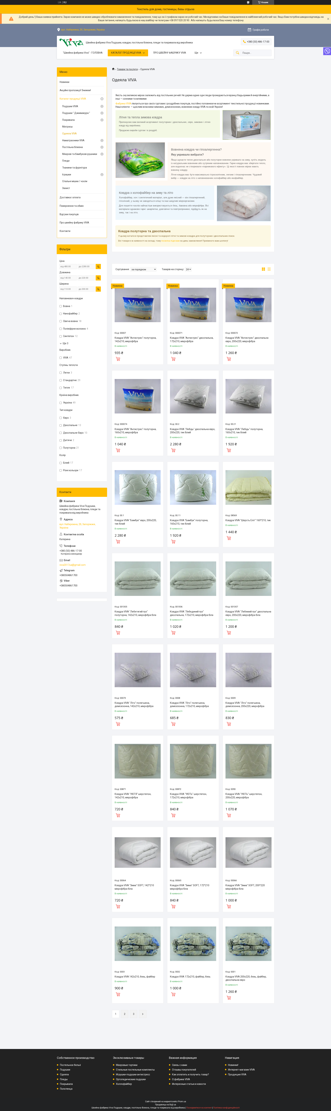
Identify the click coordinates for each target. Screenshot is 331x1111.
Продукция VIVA (237, 1074)
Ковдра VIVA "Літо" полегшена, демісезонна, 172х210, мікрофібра (189, 705)
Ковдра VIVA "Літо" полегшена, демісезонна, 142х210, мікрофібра (134, 705)
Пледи (65, 160)
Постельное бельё (70, 1065)
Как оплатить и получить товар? (190, 1074)
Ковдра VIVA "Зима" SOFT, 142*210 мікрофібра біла (134, 887)
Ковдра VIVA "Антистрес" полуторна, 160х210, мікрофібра (135, 431)
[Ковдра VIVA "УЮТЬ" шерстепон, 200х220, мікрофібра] (248, 761)
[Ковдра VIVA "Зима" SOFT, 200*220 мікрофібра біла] (248, 853)
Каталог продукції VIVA (73, 98)
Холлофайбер (124, 1084)
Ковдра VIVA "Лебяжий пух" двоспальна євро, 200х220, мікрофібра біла (248, 613)
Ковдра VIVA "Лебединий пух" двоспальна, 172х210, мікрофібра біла (191, 613)
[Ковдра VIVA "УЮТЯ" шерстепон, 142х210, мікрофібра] (138, 761)
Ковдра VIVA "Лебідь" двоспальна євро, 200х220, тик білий (192, 431)
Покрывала (66, 1084)
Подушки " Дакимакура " (76, 113)
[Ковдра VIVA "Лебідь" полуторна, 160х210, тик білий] (248, 396)
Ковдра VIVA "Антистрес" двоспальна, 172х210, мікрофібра (191, 339)
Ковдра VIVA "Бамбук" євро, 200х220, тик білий (136, 522)
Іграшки (66, 174)
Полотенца (66, 1088)
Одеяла (64, 1074)
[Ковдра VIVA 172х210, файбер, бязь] (193, 944)
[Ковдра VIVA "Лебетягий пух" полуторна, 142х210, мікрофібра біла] (138, 579)
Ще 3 (65, 343)
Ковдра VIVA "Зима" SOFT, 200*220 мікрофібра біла (245, 887)
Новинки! (233, 1065)
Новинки (64, 82)
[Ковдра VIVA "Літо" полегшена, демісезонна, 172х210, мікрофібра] (193, 670)
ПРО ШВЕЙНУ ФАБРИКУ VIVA (169, 52)
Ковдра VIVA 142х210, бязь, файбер (135, 976)
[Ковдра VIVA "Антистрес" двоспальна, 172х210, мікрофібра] (193, 305)
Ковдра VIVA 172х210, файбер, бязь (190, 976)
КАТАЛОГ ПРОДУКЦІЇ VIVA (126, 52)
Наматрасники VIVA (73, 140)
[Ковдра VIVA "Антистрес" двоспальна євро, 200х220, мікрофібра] (248, 305)
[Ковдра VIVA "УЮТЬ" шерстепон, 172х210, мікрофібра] (193, 761)
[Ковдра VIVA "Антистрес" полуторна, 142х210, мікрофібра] (138, 305)
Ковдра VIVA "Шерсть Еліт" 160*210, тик (248, 520)
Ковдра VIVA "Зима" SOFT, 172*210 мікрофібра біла (189, 887)
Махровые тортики (126, 1065)
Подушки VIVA (70, 106)
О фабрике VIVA (181, 1079)
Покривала (68, 120)
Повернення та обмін (72, 205)
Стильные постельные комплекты (135, 1069)
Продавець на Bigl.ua (165, 1104)
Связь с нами (179, 1065)
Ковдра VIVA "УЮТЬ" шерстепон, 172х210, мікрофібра (188, 796)
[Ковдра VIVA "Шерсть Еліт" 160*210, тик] (248, 487)
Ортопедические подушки (131, 1079)
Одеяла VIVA (69, 133)
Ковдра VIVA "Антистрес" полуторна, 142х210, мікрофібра (135, 339)
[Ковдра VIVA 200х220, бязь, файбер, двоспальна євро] (248, 944)
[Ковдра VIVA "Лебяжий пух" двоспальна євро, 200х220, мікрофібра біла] (248, 579)
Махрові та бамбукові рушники (79, 154)
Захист (66, 188)
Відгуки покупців (69, 214)
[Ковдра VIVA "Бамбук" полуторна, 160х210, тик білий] (193, 487)
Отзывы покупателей (184, 1069)
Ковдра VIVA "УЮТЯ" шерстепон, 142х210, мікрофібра (133, 796)
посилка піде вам (170, 240)
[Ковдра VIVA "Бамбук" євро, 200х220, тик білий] (138, 487)
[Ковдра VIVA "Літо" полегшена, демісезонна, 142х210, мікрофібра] (138, 670)
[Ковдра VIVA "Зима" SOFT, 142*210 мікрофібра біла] (138, 853)
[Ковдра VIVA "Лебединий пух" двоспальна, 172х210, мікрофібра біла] (193, 579)
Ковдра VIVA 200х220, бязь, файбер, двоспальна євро (246, 978)
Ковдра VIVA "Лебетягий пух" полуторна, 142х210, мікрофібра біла (135, 613)
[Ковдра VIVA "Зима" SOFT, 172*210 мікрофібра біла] (193, 853)
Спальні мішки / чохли (74, 181)
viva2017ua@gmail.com (72, 565)
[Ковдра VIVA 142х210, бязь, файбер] (138, 944)
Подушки (65, 1069)
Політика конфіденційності (226, 1108)
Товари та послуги (127, 69)
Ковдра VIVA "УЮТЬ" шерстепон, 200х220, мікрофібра (243, 796)
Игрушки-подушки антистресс (133, 1074)
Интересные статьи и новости (189, 1084)
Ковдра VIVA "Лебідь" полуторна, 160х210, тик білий (244, 431)
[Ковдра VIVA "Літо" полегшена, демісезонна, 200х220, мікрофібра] (248, 670)
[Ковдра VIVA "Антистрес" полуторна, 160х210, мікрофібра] (138, 396)
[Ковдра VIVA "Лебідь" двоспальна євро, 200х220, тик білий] (193, 396)
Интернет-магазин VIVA (241, 1069)
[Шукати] (237, 53)
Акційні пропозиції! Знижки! (75, 90)
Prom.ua (182, 1101)
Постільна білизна (72, 147)
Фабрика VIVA (123, 103)
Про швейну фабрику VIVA (74, 222)
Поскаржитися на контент (199, 1108)
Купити (118, 358)
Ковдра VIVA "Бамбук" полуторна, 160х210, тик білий (189, 522)
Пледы (64, 1079)
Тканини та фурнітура (74, 167)
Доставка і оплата (70, 197)
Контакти (65, 231)
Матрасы (67, 126)
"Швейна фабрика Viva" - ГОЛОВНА (83, 52)
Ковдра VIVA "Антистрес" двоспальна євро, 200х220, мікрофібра (246, 339)
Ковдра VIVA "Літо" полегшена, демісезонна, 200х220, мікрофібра (244, 705)
